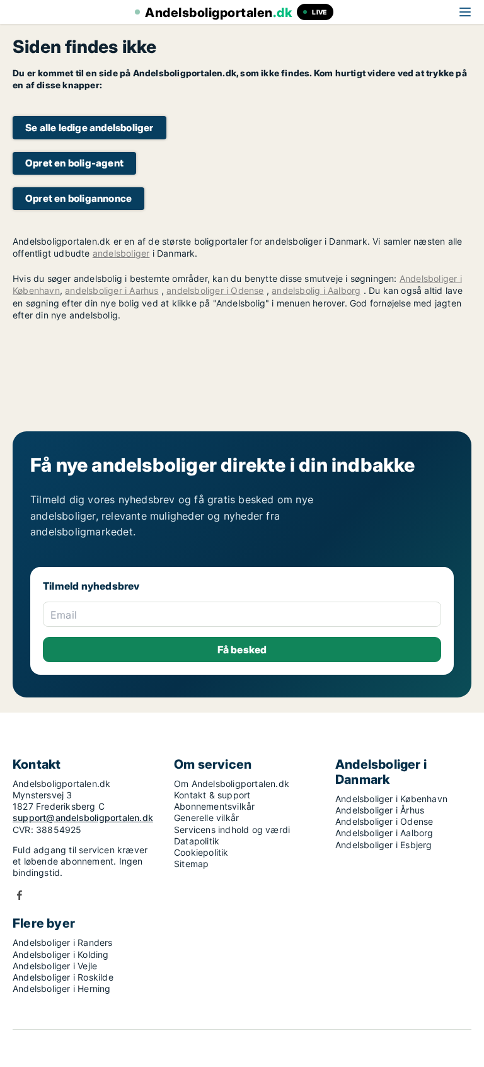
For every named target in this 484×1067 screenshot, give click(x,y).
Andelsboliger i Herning (62, 988)
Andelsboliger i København (391, 798)
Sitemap (191, 863)
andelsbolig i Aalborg (316, 290)
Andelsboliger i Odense (384, 821)
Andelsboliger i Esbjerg (383, 844)
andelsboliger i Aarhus (111, 290)
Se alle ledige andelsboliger (89, 128)
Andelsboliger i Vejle (55, 965)
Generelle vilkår (206, 817)
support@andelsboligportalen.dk (83, 817)
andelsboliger (121, 253)
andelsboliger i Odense (214, 290)
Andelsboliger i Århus (379, 810)
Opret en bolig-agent (74, 163)
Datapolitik (196, 841)
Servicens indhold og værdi (232, 829)
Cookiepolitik (201, 852)
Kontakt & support (212, 795)
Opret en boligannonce (78, 198)
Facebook (19, 895)
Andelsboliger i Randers (63, 942)
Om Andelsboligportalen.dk (231, 783)
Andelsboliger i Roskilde (63, 977)
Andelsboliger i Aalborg (384, 832)
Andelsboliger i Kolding (61, 954)
